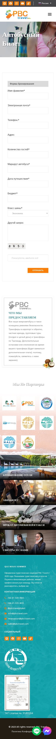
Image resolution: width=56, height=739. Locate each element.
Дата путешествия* (18, 179)
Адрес (11, 135)
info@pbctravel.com (17, 613)
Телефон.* (13, 120)
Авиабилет (11, 500)
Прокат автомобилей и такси (24, 525)
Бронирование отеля (17, 475)
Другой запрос (16, 223)
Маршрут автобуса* (19, 164)
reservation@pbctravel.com (21, 618)
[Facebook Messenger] (47, 734)
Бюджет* (13, 193)
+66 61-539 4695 (16, 603)
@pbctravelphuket (16, 608)
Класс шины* (15, 208)
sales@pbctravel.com (18, 623)
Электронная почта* (19, 105)
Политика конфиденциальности (28, 731)
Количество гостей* (19, 149)
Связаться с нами (15, 550)
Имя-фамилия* (16, 91)
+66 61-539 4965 (16, 598)
